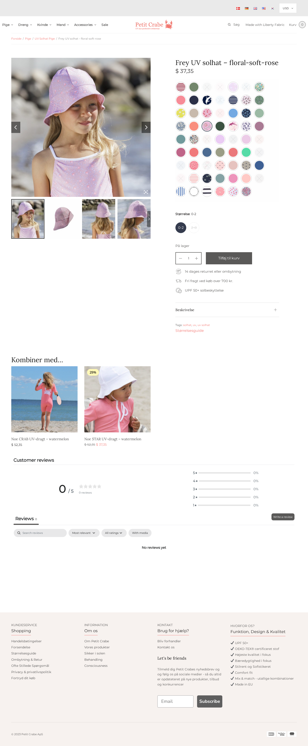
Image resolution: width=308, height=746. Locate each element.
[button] (225, 473)
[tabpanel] (154, 563)
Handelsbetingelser (26, 641)
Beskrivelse (184, 310)
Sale (104, 25)
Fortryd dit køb (23, 678)
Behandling (93, 660)
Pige (5, 25)
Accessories (83, 25)
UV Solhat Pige (45, 38)
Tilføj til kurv (229, 258)
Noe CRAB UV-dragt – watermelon (40, 439)
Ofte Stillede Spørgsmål (30, 666)
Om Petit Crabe (96, 641)
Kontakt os (166, 647)
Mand (61, 25)
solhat (187, 325)
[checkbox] (140, 533)
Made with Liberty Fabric (265, 25)
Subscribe (209, 701)
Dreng (23, 25)
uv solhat (204, 325)
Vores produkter (97, 647)
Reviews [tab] (26, 518)
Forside (16, 38)
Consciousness (96, 666)
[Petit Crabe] (154, 25)
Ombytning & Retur (26, 660)
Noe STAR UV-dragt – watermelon (112, 439)
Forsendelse (20, 647)
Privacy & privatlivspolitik (31, 672)
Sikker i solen (94, 653)
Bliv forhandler (169, 641)
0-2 (181, 227)
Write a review (283, 517)
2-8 (194, 227)
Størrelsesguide (189, 330)
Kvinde (42, 25)
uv (194, 325)
